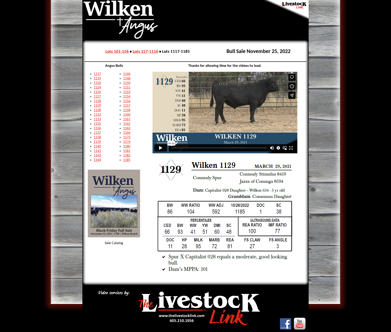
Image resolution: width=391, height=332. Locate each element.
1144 (97, 160)
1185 (126, 160)
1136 (97, 128)
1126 (97, 92)
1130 (97, 110)
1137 (97, 133)
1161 (126, 119)
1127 (97, 97)
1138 (97, 137)
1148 (126, 78)
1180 (126, 146)
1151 (126, 87)
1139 (97, 142)
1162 (126, 124)
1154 (126, 97)
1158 (126, 110)
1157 (126, 106)
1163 (126, 128)
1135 (97, 124)
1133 (97, 119)
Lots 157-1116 (145, 52)
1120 (97, 83)
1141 (97, 151)
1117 (97, 74)
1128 (97, 101)
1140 (97, 146)
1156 (126, 101)
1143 (97, 155)
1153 (126, 92)
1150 (126, 83)
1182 (126, 155)
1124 (97, 87)
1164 (126, 133)
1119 (97, 78)
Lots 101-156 (117, 52)
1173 (126, 137)
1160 (126, 115)
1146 (126, 74)
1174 (126, 142)
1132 (97, 115)
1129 (97, 106)
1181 (126, 151)
